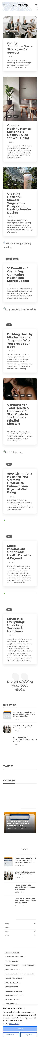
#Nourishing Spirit (11, 987)
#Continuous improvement (14, 957)
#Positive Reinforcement (13, 991)
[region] (20, 1022)
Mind (9, 34)
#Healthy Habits (28, 965)
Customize (10, 1035)
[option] (20, 728)
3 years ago (18, 892)
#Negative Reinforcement (13, 978)
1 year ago (18, 877)
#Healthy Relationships (13, 969)
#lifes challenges (28, 974)
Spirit (15, 34)
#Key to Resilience (11, 974)
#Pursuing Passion (11, 999)
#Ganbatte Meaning (11, 961)
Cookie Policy (14, 1024)
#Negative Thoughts (12, 982)
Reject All (28, 1035)
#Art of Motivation (12, 952)
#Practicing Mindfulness (13, 995)
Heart (15, 395)
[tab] (25, 850)
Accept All (20, 1029)
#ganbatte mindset (11, 965)
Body (9, 184)
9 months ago (11, 828)
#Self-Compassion (11, 1004)
